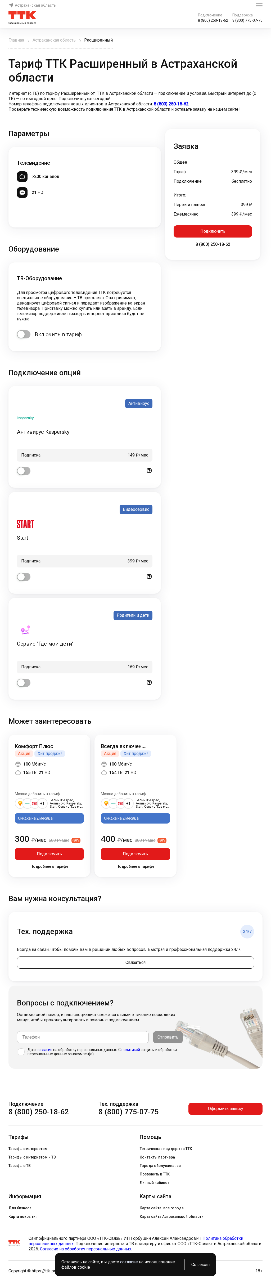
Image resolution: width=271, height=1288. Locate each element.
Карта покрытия (23, 1216)
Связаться (135, 962)
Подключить (212, 231)
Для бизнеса (19, 1208)
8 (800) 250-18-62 (213, 20)
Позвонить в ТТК (155, 1174)
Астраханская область (35, 5)
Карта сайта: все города (162, 1208)
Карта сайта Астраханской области (172, 1216)
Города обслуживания (160, 1166)
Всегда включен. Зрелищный (122, 746)
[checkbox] (23, 334)
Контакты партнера (157, 1157)
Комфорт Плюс (34, 746)
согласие (44, 1050)
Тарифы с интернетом (28, 1149)
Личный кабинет (154, 1182)
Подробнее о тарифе (49, 866)
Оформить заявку (225, 1108)
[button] (135, 101)
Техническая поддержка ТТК (166, 1149)
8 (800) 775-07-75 (247, 20)
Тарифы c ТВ (19, 1166)
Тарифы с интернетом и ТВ (32, 1157)
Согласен (200, 1264)
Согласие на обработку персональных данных (85, 1248)
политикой (130, 1050)
